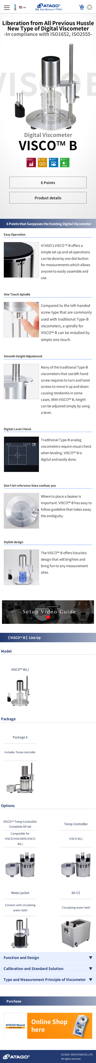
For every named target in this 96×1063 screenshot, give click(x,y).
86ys (59, 9)
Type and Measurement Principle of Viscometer (45, 979)
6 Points (48, 182)
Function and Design (21, 957)
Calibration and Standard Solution (33, 968)
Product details (48, 197)
